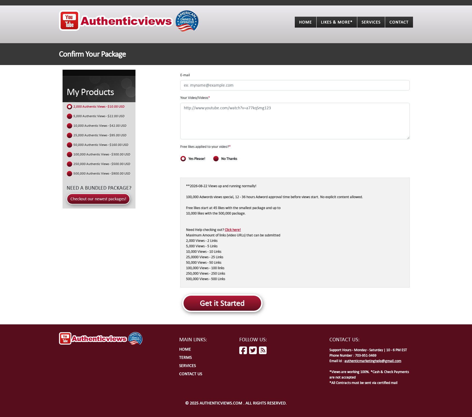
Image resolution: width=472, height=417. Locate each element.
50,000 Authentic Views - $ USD (100, 145)
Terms (185, 357)
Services (371, 22)
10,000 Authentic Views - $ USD (99, 126)
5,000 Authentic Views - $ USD (99, 116)
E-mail (185, 75)
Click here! (233, 230)
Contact (399, 22)
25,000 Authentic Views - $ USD (99, 135)
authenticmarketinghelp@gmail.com (372, 361)
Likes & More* (337, 22)
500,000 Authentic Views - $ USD (101, 173)
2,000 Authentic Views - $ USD (99, 106)
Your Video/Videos (195, 98)
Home (305, 22)
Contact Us (190, 373)
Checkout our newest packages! (98, 198)
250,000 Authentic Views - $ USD (101, 164)
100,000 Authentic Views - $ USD (101, 154)
